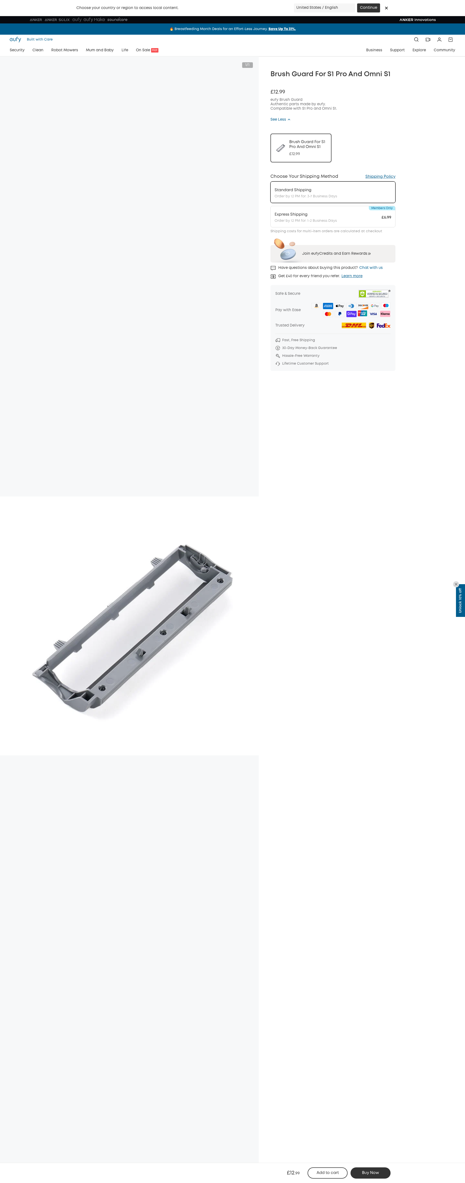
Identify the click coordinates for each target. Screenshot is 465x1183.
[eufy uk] (17, 39)
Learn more (351, 276)
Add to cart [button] (328, 1173)
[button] (386, 8)
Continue (368, 8)
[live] (428, 39)
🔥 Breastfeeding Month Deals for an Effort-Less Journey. (232, 29)
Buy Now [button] (370, 1173)
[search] (416, 39)
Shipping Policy (380, 177)
